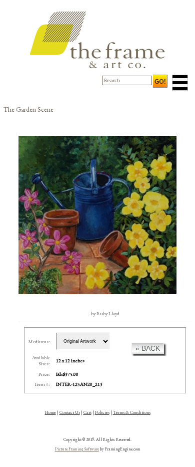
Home (50, 412)
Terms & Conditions (131, 412)
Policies (102, 412)
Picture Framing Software (77, 448)
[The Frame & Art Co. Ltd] (97, 40)
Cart (88, 412)
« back (148, 348)
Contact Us (70, 412)
